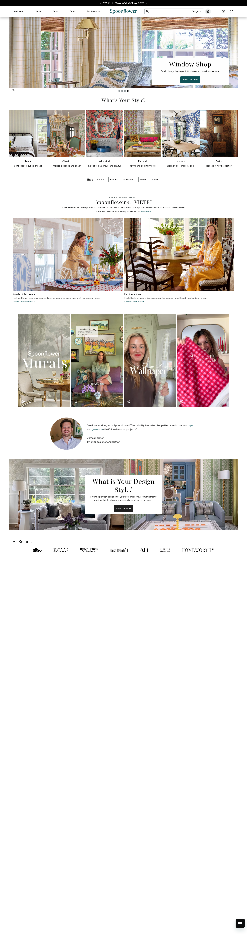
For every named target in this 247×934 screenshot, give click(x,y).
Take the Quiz (123, 508)
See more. (146, 211)
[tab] (119, 91)
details (141, 3)
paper (191, 425)
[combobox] (197, 11)
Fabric (73, 11)
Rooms (114, 179)
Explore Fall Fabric (57, 79)
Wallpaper (18, 11)
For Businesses (93, 11)
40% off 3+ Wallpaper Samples (120, 3)
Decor (55, 11)
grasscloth (97, 429)
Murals (38, 11)
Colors (100, 179)
